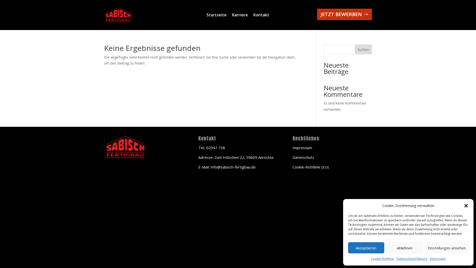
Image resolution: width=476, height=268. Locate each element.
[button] (466, 205)
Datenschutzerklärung (412, 259)
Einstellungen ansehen (447, 247)
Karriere (240, 15)
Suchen (363, 49)
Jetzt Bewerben (341, 14)
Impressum (438, 259)
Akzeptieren (366, 247)
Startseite (217, 15)
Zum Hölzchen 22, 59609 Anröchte (244, 157)
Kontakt (261, 15)
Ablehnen (405, 247)
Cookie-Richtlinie (382, 259)
